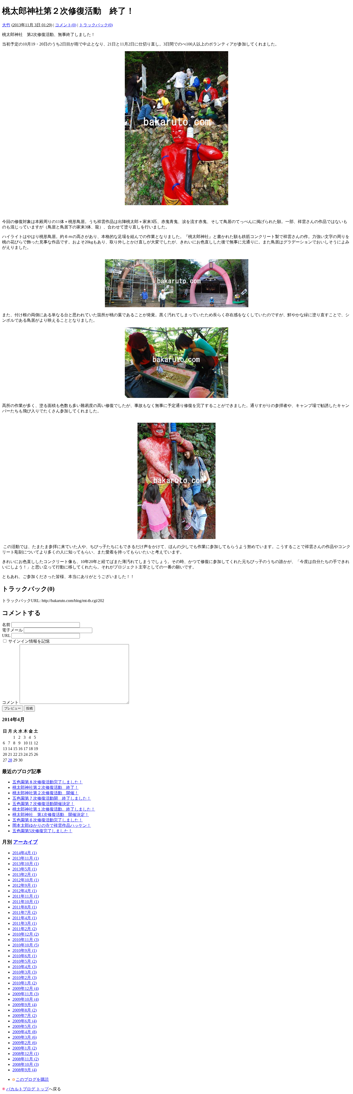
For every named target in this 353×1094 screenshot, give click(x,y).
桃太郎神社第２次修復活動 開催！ (45, 793)
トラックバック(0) (96, 25)
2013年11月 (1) (25, 858)
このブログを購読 (32, 1079)
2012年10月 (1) (25, 880)
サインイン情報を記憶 (29, 641)
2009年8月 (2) (24, 1010)
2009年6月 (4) (24, 1021)
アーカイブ (25, 842)
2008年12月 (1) (25, 1053)
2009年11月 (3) (25, 994)
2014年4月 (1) (24, 853)
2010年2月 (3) (24, 977)
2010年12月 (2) (25, 934)
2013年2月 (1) (24, 874)
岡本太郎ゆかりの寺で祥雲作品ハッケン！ (51, 825)
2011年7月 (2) (24, 912)
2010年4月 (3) (24, 967)
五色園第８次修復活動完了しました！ (47, 782)
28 (10, 760)
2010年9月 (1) (24, 950)
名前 (6, 624)
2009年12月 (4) (25, 988)
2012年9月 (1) (24, 885)
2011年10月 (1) (25, 901)
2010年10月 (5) (25, 945)
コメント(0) (65, 25)
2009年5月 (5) (24, 1026)
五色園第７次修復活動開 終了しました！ (51, 798)
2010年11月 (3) (25, 939)
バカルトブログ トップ (27, 1089)
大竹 (6, 25)
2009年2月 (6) (24, 1043)
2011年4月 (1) (24, 918)
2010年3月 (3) (24, 972)
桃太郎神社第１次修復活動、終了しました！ (53, 809)
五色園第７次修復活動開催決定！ (43, 804)
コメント (11, 702)
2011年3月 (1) (24, 923)
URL (6, 635)
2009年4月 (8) (24, 1032)
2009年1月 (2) (24, 1048)
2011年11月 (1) (25, 896)
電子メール (12, 630)
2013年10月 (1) (25, 863)
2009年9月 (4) (24, 1005)
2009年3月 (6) (24, 1037)
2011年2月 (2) (24, 929)
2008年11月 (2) (25, 1059)
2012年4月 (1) (24, 891)
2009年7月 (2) (24, 1015)
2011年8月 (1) (24, 907)
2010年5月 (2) (24, 961)
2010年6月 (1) (24, 956)
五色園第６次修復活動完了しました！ (47, 820)
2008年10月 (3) (25, 1064)
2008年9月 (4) (24, 1070)
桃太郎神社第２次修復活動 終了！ (45, 787)
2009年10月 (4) (25, 999)
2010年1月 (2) (24, 983)
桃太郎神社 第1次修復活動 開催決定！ (50, 814)
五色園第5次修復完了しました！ (42, 831)
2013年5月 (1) (24, 869)
